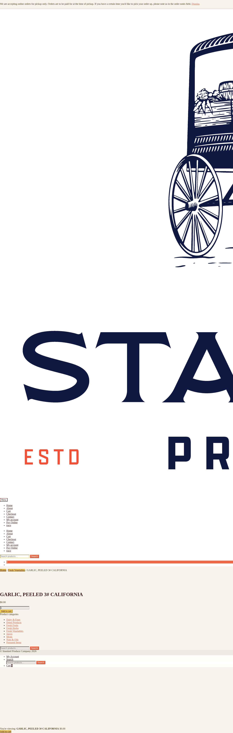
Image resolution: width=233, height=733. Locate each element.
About (9, 508)
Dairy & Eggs (13, 619)
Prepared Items (13, 642)
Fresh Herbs (12, 628)
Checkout (11, 514)
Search (34, 556)
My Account (12, 656)
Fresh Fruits (12, 625)
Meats (9, 636)
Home (9, 505)
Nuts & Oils (12, 639)
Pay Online (12, 522)
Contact (10, 516)
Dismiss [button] (196, 4)
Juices (9, 634)
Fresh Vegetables (16, 570)
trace (8, 525)
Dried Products (13, 622)
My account (12, 519)
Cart (8, 511)
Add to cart (6, 611)
